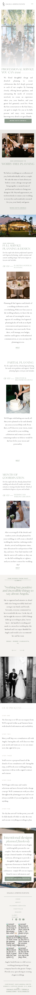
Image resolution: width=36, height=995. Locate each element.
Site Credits (23, 991)
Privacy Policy (13, 989)
